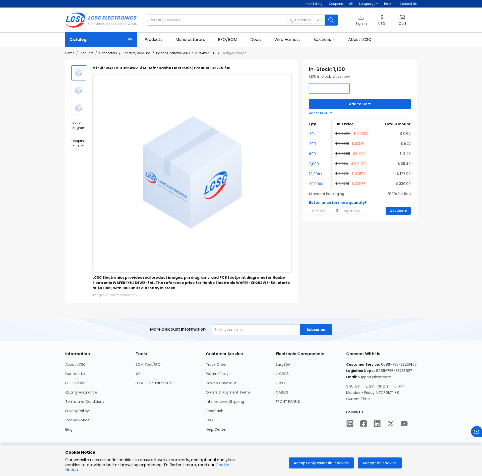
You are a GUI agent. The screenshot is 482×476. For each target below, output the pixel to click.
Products (86, 53)
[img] (78, 72)
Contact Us (408, 4)
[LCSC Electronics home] (101, 20)
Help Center (216, 429)
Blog (69, 429)
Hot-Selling (314, 4)
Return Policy (217, 373)
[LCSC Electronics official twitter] (390, 424)
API (351, 4)
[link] (153, 40)
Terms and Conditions (84, 401)
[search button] (331, 20)
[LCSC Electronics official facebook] (363, 424)
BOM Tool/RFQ (148, 364)
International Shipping (225, 401)
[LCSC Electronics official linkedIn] (377, 424)
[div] (78, 125)
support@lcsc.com (374, 376)
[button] (242, 20)
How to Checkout (221, 383)
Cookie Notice (77, 420)
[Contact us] (476, 432)
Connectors (108, 53)
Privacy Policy (77, 410)
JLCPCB (282, 373)
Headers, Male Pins (137, 53)
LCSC (280, 383)
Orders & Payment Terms (228, 392)
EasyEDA (283, 364)
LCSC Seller (75, 383)
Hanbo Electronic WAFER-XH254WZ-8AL (186, 53)
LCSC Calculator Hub (154, 383)
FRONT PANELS (288, 401)
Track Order (216, 364)
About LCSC (75, 364)
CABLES (282, 392)
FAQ (209, 420)
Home (69, 53)
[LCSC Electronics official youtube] (404, 424)
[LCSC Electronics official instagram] (350, 424)
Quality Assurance (81, 392)
